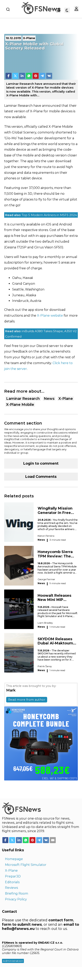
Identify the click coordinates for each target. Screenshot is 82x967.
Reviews (11, 888)
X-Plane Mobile (20, 404)
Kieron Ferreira (46, 535)
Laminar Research (23, 398)
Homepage (14, 859)
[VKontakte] (49, 76)
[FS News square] (41, 743)
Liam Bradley (45, 622)
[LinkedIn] (22, 76)
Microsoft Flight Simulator (25, 865)
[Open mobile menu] (58, 10)
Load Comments (41, 476)
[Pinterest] (36, 76)
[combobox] (8, 9)
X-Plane (66, 398)
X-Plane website (50, 315)
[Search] (8, 9)
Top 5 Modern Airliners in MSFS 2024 (41, 215)
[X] (15, 76)
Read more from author (26, 699)
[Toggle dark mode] (67, 10)
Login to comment (41, 463)
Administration (13, 960)
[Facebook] (9, 76)
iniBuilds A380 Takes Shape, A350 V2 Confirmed (41, 333)
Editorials (12, 882)
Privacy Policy (16, 899)
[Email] (53, 840)
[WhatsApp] (29, 76)
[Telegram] (42, 76)
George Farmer (46, 579)
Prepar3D (13, 876)
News (49, 398)
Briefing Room (16, 893)
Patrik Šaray (45, 666)
